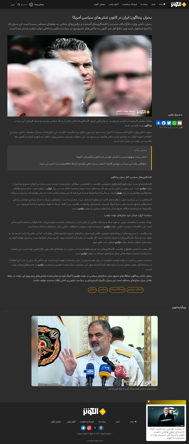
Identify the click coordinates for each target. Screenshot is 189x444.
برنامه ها (144, 4)
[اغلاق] (149, 401)
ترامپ (143, 188)
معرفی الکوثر (99, 4)
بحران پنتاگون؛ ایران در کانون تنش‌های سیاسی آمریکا (112, 17)
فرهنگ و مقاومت (129, 4)
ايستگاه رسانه (117, 289)
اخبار (153, 4)
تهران (119, 193)
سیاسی (103, 289)
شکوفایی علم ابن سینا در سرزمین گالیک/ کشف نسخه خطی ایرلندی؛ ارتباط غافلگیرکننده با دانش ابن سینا (93, 163)
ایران (49, 188)
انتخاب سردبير (135, 289)
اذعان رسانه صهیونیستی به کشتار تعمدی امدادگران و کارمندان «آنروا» (111, 157)
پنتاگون (148, 125)
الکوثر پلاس (113, 4)
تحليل (92, 289)
